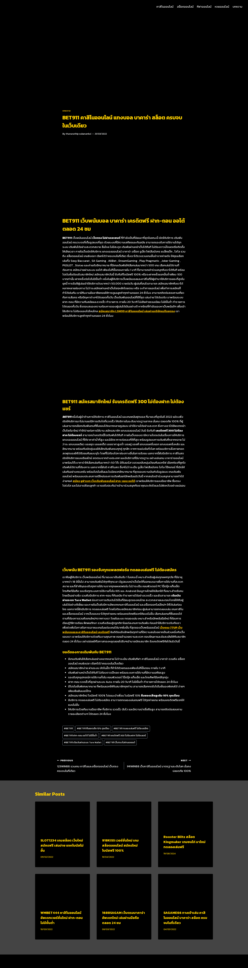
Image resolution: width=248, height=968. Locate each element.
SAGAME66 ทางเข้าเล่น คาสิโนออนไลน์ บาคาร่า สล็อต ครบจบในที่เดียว (185, 917)
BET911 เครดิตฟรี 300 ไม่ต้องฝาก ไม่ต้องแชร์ (123, 735)
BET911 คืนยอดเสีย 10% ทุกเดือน (93, 728)
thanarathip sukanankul (78, 133)
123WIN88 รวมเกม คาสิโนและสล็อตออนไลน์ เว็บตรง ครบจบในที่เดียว (87, 766)
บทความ (237, 6)
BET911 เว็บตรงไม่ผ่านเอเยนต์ (120, 742)
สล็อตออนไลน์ (185, 6)
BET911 (68, 728)
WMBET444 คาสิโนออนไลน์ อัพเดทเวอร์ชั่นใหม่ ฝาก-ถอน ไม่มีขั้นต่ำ (61, 917)
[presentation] (62, 817)
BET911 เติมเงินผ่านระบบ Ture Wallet (82, 742)
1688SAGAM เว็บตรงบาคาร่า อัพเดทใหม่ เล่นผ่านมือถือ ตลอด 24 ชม (123, 917)
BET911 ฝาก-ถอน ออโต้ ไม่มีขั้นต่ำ (80, 735)
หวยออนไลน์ (222, 6)
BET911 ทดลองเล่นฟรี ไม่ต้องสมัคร (131, 728)
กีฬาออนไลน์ (204, 6)
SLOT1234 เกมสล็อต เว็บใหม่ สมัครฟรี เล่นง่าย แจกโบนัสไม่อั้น (62, 845)
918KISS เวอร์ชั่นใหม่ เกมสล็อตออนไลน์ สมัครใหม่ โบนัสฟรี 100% (120, 845)
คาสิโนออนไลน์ (164, 6)
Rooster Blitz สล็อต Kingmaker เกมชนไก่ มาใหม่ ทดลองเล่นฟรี (184, 841)
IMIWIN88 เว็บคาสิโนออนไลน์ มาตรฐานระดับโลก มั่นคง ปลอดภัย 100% (159, 766)
